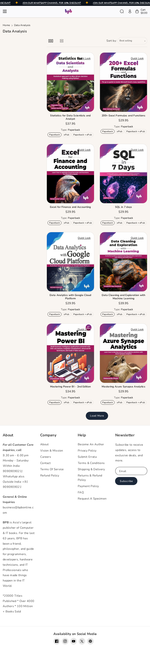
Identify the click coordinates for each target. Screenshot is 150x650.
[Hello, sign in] (130, 11)
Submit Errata (87, 457)
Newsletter (124, 435)
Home (6, 25)
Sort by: (111, 41)
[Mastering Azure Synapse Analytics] (123, 353)
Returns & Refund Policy (90, 478)
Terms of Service (52, 469)
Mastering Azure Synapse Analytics (123, 386)
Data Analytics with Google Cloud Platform (70, 297)
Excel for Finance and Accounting (70, 207)
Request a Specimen (92, 499)
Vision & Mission (51, 451)
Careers (45, 457)
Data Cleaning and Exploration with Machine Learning (123, 297)
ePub (67, 135)
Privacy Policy (87, 451)
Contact (45, 463)
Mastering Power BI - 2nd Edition (70, 386)
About (8, 435)
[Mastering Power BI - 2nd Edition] (70, 353)
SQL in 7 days (123, 207)
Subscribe (126, 481)
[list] (61, 41)
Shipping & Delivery (91, 469)
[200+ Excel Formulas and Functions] (123, 82)
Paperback (55, 135)
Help (82, 435)
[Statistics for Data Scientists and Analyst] (70, 82)
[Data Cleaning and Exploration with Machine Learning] (123, 261)
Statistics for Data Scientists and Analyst (70, 117)
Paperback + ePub (83, 135)
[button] (6, 11)
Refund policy (49, 476)
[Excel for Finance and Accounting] (70, 173)
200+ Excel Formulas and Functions (123, 115)
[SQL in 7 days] (123, 173)
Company (48, 435)
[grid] (51, 41)
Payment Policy (88, 486)
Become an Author (91, 444)
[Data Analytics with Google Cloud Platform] (70, 261)
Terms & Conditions (91, 463)
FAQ (81, 492)
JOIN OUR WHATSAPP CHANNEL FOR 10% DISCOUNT (52, 2)
